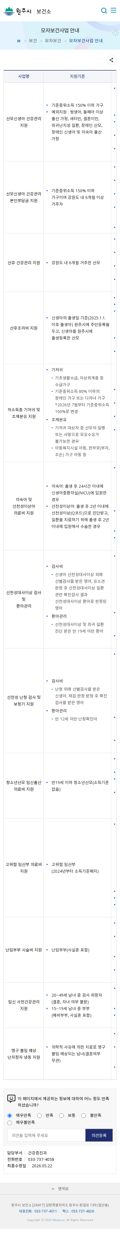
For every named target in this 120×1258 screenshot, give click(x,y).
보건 (33, 40)
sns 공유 (112, 60)
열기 (103, 10)
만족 (49, 1115)
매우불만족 (25, 1122)
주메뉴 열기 (113, 10)
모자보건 (53, 40)
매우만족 (23, 1115)
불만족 (95, 1115)
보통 (71, 1115)
